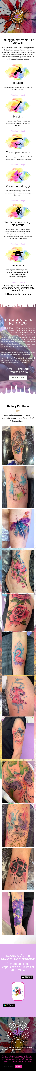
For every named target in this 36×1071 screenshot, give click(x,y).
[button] (18, 28)
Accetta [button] (18, 1066)
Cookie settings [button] (8, 1067)
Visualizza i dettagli (18, 95)
